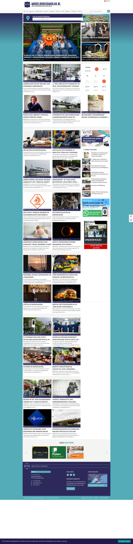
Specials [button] (58, 11)
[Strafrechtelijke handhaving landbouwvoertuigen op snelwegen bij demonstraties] (66, 104)
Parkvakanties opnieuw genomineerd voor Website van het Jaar (99, 174)
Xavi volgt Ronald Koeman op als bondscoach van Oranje (36, 213)
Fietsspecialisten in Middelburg (61, 213)
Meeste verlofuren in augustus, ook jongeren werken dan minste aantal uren (64, 368)
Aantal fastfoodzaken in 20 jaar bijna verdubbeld (64, 305)
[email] (131, 220)
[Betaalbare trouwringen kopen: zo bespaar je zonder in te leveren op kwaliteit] (96, 104)
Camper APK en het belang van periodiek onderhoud (36, 85)
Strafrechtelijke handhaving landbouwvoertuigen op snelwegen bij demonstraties (65, 116)
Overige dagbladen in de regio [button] (96, 485)
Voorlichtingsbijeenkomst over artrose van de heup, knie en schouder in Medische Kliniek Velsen (66, 338)
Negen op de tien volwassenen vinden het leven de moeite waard (36, 400)
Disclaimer (96, 497)
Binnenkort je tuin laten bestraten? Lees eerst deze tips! (64, 181)
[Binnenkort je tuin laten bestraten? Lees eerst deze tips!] (66, 169)
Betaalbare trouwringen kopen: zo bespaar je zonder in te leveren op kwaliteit (95, 116)
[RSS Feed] (74, 475)
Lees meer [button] (64, 541)
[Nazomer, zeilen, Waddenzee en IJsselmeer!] (37, 264)
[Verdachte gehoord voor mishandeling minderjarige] (37, 418)
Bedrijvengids (38, 11)
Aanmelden (71, 488)
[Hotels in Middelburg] (37, 294)
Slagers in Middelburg (33, 367)
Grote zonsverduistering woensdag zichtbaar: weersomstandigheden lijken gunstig (65, 243)
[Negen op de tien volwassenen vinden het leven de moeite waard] (37, 389)
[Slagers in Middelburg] (37, 356)
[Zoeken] (108, 11)
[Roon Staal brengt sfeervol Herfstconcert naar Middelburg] (37, 104)
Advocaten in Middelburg (34, 150)
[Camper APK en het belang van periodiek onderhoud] (37, 73)
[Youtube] (71, 475)
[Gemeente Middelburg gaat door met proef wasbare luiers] (37, 231)
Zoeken (86, 19)
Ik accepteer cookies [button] (124, 541)
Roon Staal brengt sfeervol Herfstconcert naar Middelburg (35, 116)
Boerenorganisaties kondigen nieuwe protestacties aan (65, 430)
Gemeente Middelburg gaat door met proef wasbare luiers (37, 243)
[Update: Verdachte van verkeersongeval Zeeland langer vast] (66, 389)
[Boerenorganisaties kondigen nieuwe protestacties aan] (66, 418)
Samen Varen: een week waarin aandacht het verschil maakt (36, 181)
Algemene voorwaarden (86, 497)
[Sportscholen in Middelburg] (96, 32)
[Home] (24, 11)
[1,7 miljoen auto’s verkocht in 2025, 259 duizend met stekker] (66, 73)
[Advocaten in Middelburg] (37, 139)
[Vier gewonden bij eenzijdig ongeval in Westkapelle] (66, 264)
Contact (80, 11)
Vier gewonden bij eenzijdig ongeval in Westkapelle (65, 276)
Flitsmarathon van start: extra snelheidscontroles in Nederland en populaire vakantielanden (36, 338)
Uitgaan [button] (67, 11)
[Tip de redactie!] (96, 208)
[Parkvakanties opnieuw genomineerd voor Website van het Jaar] (96, 51)
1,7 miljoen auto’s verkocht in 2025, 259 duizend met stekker (66, 85)
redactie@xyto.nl (37, 483)
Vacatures (73, 11)
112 (27, 11)
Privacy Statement (104, 497)
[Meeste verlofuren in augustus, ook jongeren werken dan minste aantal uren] (66, 356)
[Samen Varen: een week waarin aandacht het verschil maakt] (37, 169)
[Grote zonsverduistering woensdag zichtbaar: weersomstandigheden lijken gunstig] (66, 231)
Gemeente (45, 11)
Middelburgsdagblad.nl (46, 3)
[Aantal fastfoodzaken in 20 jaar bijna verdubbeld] (66, 294)
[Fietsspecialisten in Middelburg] (66, 202)
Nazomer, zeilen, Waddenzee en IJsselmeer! (37, 276)
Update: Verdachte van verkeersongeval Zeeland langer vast (64, 400)
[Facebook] (68, 475)
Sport (63, 11)
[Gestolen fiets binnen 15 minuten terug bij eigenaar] (66, 139)
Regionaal (52, 11)
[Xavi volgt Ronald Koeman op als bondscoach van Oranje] (37, 202)
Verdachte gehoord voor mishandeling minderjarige (35, 430)
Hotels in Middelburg (33, 304)
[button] (24, 453)
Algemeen (31, 11)
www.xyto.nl (36, 484)
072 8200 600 (36, 481)
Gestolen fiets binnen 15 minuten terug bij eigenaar (64, 151)
